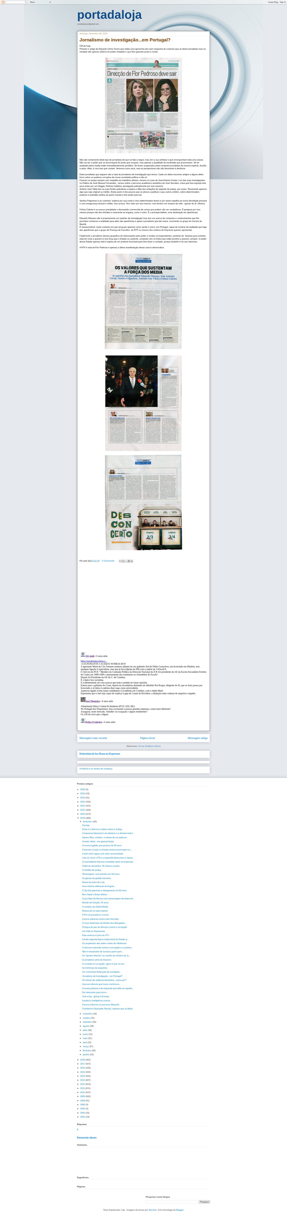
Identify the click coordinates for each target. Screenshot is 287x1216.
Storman (153, 1210)
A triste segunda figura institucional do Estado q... (105, 939)
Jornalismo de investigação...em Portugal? (102, 976)
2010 (83, 1092)
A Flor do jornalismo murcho (95, 915)
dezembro (88, 821)
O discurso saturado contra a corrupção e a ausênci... (107, 947)
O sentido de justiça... (92, 870)
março (86, 1046)
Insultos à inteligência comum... (97, 1000)
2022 (83, 805)
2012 (83, 1084)
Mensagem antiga (197, 738)
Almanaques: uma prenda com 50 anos (101, 874)
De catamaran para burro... (95, 992)
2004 (83, 1113)
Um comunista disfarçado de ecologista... (101, 972)
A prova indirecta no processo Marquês (100, 1004)
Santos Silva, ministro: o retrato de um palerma (104, 837)
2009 (83, 1096)
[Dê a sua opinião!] (123, 561)
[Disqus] (143, 608)
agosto (86, 1026)
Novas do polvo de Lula (93, 882)
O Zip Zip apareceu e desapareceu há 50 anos (104, 890)
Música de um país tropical (95, 911)
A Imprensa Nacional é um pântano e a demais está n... (108, 833)
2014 (83, 1076)
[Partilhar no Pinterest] (131, 561)
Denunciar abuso (87, 1137)
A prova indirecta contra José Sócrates (100, 919)
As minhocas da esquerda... (95, 968)
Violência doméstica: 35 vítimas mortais (101, 866)
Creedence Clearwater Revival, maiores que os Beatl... (108, 1008)
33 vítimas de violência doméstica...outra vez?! (104, 980)
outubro (87, 1018)
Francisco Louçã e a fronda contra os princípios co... (107, 849)
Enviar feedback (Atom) (149, 746)
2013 (83, 1080)
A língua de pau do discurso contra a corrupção (104, 927)
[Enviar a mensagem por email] (120, 561)
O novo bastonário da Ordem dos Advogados (103, 923)
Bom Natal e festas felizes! (94, 894)
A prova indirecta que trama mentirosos (100, 984)
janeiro (86, 1054)
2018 (83, 1060)
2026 (83, 789)
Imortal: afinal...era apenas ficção (98, 841)
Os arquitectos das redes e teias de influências (104, 943)
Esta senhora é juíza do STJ (95, 935)
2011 (82, 1088)
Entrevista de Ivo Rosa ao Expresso (100, 753)
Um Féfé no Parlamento (93, 931)
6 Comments (108, 561)
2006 (83, 1104)
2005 (83, 1108)
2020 (83, 814)
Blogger (179, 1210)
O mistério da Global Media (95, 907)
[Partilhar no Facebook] (128, 561)
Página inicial (147, 738)
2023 (83, 801)
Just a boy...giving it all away (95, 996)
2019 (83, 818)
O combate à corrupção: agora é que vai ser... (104, 964)
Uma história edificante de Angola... (99, 886)
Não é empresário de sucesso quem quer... (102, 951)
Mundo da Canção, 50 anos (95, 902)
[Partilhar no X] (126, 561)
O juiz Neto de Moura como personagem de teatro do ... (108, 898)
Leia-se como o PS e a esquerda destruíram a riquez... (108, 857)
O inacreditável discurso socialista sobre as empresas (107, 862)
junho (86, 1034)
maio (85, 1038)
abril (85, 1042)
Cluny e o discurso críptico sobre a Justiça (102, 829)
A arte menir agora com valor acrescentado (102, 853)
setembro (87, 1022)
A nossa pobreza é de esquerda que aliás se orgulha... (108, 988)
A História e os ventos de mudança (96, 768)
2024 (83, 797)
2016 (83, 1068)
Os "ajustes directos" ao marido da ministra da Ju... (106, 955)
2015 (83, 1072)
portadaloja (109, 14)
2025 (83, 793)
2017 (83, 1064)
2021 (83, 810)
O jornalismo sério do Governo (96, 960)
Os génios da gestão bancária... (97, 878)
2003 (83, 1117)
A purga (86, 825)
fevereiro (87, 1050)
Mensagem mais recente (93, 738)
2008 (83, 1100)
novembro (88, 1013)
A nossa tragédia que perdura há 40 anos (102, 845)
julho (85, 1030)
